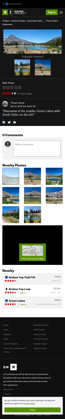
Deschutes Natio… (35, 20)
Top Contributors (10, 343)
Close (32, 409)
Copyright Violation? (32, 56)
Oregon (5, 20)
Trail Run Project (40, 339)
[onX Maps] (10, 369)
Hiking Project (39, 334)
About (6, 325)
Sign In (52, 12)
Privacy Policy (29, 404)
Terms (39, 415)
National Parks (40, 348)
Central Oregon (18, 20)
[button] (3, 122)
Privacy (47, 415)
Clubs (5, 339)
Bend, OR (31, 106)
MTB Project (39, 329)
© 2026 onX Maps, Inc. (24, 415)
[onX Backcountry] (12, 4)
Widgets (7, 334)
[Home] (15, 12)
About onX (8, 389)
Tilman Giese (17, 102)
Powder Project (40, 343)
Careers (7, 394)
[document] (32, 405)
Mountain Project (41, 325)
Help (5, 329)
